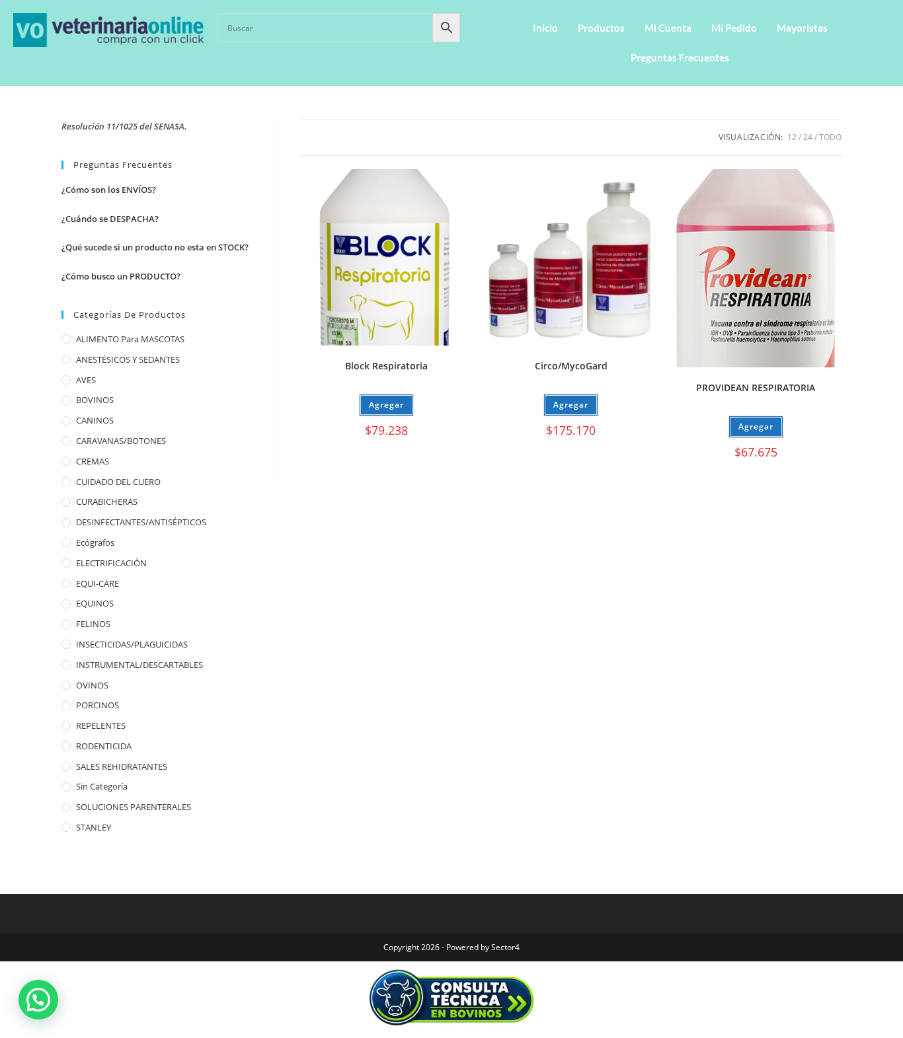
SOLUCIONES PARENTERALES (133, 807)
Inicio (545, 28)
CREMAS (92, 461)
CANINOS (95, 420)
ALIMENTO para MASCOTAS (130, 339)
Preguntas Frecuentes (680, 57)
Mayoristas (802, 28)
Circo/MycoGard (571, 365)
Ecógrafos (95, 542)
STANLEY (93, 827)
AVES (86, 380)
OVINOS (92, 685)
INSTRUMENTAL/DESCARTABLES (139, 665)
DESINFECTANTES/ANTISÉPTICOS (141, 522)
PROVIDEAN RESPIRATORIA (755, 387)
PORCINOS (97, 705)
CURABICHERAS (106, 501)
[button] (38, 999)
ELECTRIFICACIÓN (111, 563)
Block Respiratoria (386, 365)
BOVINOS (95, 400)
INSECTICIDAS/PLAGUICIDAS (132, 644)
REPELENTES (101, 725)
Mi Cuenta (668, 28)
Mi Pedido (734, 28)
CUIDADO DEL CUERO (118, 482)
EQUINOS (95, 603)
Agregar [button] (386, 404)
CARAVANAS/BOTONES (121, 441)
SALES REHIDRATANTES (121, 766)
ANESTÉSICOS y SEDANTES (128, 359)
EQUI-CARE (97, 583)
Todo (830, 137)
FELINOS (93, 624)
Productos (601, 28)
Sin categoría (102, 786)
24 (807, 137)
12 (792, 137)
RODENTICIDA (104, 746)
